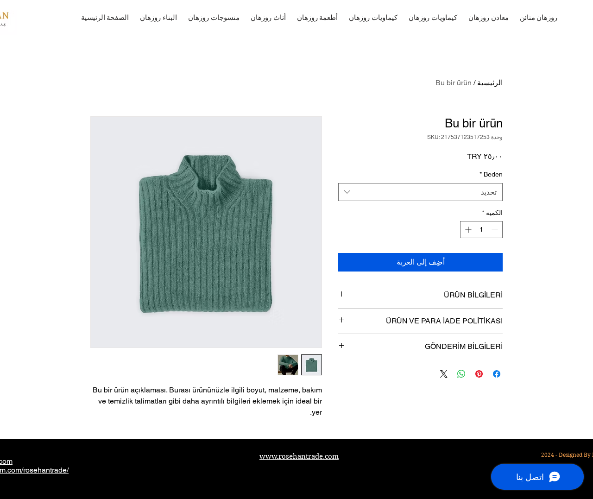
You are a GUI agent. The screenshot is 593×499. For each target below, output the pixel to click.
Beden (491, 174)
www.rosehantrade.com (299, 456)
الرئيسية (490, 82)
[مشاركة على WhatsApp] (461, 373)
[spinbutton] (481, 229)
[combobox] (420, 192)
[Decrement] (495, 229)
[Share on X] (443, 373)
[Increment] (467, 229)
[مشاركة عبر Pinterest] (479, 373)
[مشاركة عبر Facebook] (496, 373)
